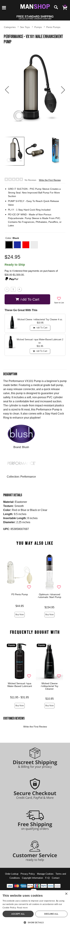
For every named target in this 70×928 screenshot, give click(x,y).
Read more (22, 907)
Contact (55, 877)
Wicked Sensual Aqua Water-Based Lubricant (19, 685)
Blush (25, 447)
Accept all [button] (18, 914)
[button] (4, 8)
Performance (28, 476)
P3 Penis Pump (19, 594)
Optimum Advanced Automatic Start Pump (49, 596)
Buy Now (19, 614)
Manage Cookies (45, 873)
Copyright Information (32, 877)
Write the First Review (50, 180)
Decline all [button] (51, 914)
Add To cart (29, 299)
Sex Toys (25, 27)
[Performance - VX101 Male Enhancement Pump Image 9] (35, 90)
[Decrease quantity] (7, 289)
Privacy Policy (28, 873)
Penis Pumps (53, 27)
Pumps (38, 27)
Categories (10, 27)
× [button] (66, 894)
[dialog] (35, 909)
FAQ (47, 877)
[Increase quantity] (19, 289)
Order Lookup (11, 873)
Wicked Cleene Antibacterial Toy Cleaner (49, 686)
